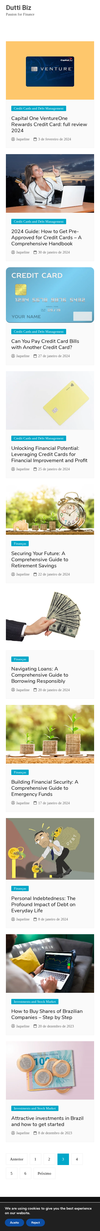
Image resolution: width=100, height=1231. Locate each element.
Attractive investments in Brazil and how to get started (47, 1121)
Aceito (14, 1223)
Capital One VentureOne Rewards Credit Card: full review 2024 (49, 124)
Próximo (44, 1173)
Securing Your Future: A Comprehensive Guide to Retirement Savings (39, 559)
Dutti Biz (18, 7)
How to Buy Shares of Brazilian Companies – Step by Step (47, 1014)
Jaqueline (22, 139)
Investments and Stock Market (35, 1001)
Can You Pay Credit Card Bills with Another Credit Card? (45, 344)
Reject (35, 1223)
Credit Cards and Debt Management (39, 108)
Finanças (20, 543)
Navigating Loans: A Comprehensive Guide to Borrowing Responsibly (39, 675)
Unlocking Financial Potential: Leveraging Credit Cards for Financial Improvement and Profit (49, 454)
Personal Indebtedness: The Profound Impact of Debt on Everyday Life (43, 904)
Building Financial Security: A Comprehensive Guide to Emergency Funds (44, 788)
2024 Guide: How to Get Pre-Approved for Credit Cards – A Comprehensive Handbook (46, 237)
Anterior (16, 1159)
